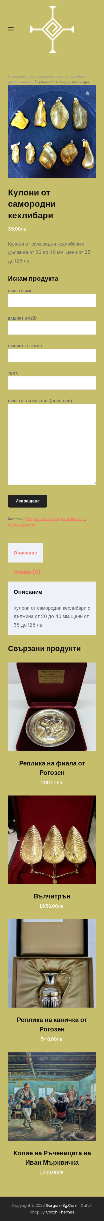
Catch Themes (60, 1212)
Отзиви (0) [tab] (27, 572)
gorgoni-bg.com (61, 1205)
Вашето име (20, 291)
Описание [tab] (25, 552)
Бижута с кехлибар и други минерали (55, 518)
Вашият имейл (23, 318)
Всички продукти (36, 76)
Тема (13, 373)
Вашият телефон (25, 346)
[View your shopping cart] (91, 29)
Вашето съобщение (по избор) (40, 401)
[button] (88, 94)
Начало (14, 76)
